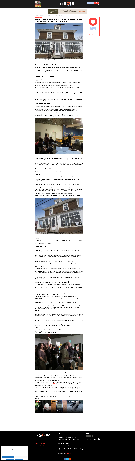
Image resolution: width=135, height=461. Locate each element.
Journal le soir (90, 32)
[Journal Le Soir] (67, 4)
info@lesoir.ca (90, 34)
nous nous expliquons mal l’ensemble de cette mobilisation (60, 394)
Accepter (8, 456)
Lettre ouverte (40, 15)
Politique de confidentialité (10, 459)
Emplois (97, 2)
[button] (26, 447)
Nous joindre (37, 447)
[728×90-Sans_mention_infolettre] (67, 11)
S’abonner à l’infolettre (40, 443)
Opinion (36, 15)
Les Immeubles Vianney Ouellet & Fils (47, 383)
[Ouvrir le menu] (96, 4)
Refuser (21, 456)
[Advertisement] (59, 421)
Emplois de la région (39, 445)
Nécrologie (90, 2)
